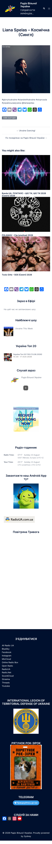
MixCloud (6, 659)
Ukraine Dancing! (27, 130)
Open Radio (7, 666)
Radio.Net (6, 672)
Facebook (6, 652)
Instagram (6, 655)
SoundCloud (8, 676)
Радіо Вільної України (28, 5)
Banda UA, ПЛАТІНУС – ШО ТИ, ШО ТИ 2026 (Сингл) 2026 (24, 194)
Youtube (6, 686)
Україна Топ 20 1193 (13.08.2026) (27, 354)
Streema (6, 679)
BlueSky (5, 649)
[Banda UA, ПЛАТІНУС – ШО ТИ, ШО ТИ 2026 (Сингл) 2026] (26, 172)
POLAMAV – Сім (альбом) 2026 (17, 235)
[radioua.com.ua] (19, 519)
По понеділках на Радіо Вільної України (25, 138)
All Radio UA (8, 645)
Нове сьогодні (9, 118)
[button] (44, 9)
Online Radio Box (10, 662)
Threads (6, 682)
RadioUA (6, 669)
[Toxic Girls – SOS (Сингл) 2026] (26, 253)
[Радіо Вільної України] (10, 8)
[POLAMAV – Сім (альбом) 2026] (26, 214)
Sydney (27, 836)
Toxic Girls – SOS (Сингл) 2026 (17, 274)
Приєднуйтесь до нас (27, 803)
